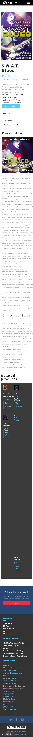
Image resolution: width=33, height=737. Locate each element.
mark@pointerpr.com (10, 709)
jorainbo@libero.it (9, 683)
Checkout (6, 634)
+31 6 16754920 (9, 691)
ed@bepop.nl (8, 694)
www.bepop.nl (8, 696)
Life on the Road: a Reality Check (15, 656)
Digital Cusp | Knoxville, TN (22, 734)
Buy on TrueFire (7, 404)
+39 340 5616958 (9, 681)
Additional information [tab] (12, 125)
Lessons (12, 113)
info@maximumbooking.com (13, 673)
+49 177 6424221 (9, 670)
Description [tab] (8, 120)
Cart (4, 631)
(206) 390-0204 (8, 707)
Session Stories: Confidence (13, 653)
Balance (6, 648)
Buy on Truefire (10, 106)
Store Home (7, 623)
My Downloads (8, 629)
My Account (7, 626)
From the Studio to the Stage (13, 651)
